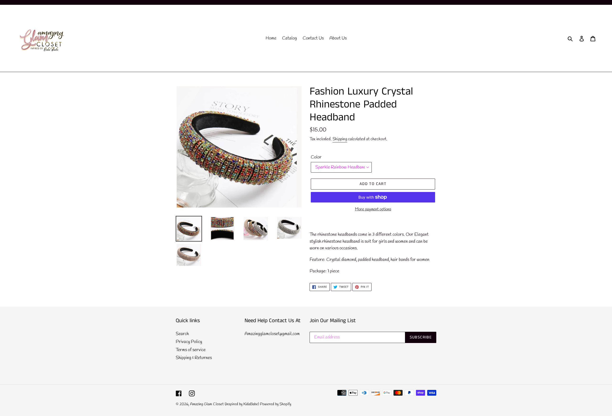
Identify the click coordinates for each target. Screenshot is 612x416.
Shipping (340, 139)
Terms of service (191, 350)
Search (182, 334)
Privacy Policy (189, 342)
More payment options (373, 209)
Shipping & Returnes (194, 358)
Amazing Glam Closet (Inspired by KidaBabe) (224, 404)
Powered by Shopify (275, 404)
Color (316, 157)
